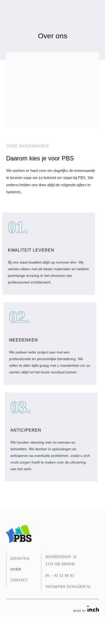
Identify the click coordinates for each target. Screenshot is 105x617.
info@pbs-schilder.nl (68, 587)
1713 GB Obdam (60, 564)
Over (15, 569)
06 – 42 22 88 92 (59, 575)
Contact (19, 580)
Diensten (19, 559)
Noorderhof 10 (61, 557)
